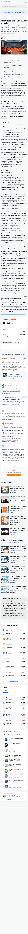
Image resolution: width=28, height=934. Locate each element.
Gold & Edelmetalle (13, 532)
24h (8, 734)
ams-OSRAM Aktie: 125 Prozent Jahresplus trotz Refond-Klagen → (14, 12)
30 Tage (19, 734)
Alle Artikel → (9, 799)
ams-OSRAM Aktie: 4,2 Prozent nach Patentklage (18, 557)
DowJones (23, 690)
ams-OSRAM (4, 16)
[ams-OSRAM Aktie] (14, 319)
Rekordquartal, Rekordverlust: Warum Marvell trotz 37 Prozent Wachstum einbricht (18, 517)
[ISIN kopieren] (12, 342)
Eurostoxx (12, 690)
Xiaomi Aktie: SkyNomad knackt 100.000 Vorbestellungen (18, 507)
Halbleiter (20, 16)
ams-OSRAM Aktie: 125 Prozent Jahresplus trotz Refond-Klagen (18, 547)
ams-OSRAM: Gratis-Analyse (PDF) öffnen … (13, 314)
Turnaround (3, 18)
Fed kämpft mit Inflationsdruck (17, 496)
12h (4, 734)
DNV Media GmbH (17, 605)
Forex (11, 498)
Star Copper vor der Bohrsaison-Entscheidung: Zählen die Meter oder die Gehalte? (18, 529)
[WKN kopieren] (22, 342)
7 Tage (13, 734)
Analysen (10, 16)
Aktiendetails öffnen (13, 347)
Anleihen (15, 16)
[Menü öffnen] (26, 2)
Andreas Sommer (7, 37)
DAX (6, 690)
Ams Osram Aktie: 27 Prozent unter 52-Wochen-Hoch (17, 567)
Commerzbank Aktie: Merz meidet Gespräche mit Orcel (17, 487)
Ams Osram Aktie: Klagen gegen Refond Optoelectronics (18, 577)
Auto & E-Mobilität (13, 510)
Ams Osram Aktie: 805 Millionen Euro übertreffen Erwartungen (18, 587)
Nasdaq (17, 690)
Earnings (11, 520)
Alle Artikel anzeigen (13, 542)
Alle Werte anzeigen (14, 681)
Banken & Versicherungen (15, 490)
